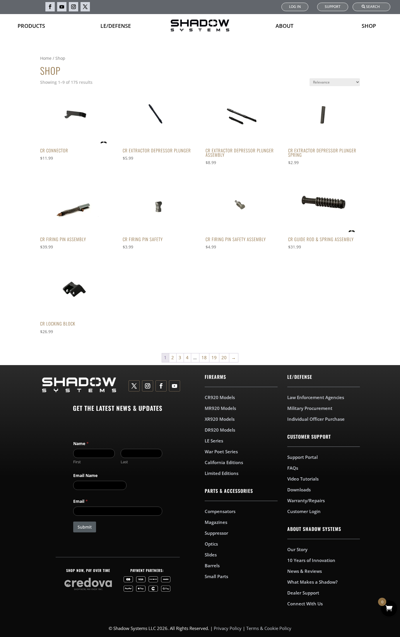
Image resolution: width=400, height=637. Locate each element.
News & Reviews (304, 571)
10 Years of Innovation (311, 560)
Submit (85, 527)
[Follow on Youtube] (61, 6)
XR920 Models (220, 419)
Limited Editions (221, 473)
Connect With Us (305, 604)
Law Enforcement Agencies (315, 397)
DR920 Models (220, 430)
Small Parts (216, 576)
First (77, 461)
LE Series (214, 441)
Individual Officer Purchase (316, 419)
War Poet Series (221, 451)
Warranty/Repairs (306, 500)
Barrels (212, 565)
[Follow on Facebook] (50, 6)
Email (80, 501)
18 (204, 357)
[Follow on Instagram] (73, 6)
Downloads (299, 490)
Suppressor (216, 533)
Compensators (220, 511)
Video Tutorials (303, 479)
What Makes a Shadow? (312, 582)
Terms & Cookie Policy (268, 628)
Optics (211, 544)
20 (224, 357)
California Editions (224, 462)
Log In (295, 6)
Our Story (297, 549)
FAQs (292, 468)
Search (373, 6)
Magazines (216, 522)
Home (46, 58)
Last (124, 461)
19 (214, 357)
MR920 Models (220, 408)
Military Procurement (309, 408)
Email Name (85, 475)
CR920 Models (220, 397)
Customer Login (304, 511)
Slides (211, 555)
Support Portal (302, 457)
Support (333, 6)
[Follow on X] (85, 6)
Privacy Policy (228, 628)
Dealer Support (303, 593)
